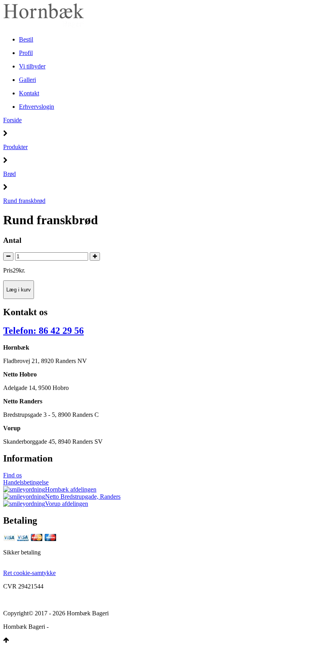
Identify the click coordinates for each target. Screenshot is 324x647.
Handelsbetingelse (26, 482)
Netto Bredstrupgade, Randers (83, 496)
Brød (9, 173)
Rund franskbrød (24, 200)
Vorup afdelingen (66, 503)
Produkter (15, 147)
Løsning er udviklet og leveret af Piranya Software (113, 626)
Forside (12, 120)
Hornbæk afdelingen (70, 489)
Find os (12, 475)
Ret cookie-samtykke (29, 572)
